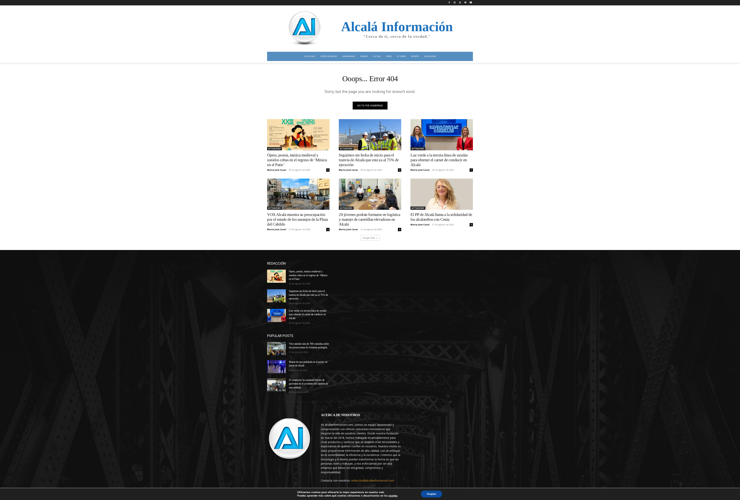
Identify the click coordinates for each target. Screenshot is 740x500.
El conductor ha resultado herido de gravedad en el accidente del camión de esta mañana (308, 384)
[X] (460, 3)
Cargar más (368, 237)
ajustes (392, 495)
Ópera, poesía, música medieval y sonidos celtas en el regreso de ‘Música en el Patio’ (297, 160)
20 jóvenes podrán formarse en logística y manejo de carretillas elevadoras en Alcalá (369, 219)
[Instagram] (454, 3)
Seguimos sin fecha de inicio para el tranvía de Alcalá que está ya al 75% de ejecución (369, 160)
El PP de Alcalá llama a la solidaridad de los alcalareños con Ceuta (441, 217)
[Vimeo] (465, 3)
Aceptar (431, 494)
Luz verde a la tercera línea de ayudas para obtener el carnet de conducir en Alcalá (439, 160)
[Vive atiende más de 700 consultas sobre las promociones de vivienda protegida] (276, 348)
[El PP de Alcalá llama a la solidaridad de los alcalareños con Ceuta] (441, 194)
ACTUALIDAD (274, 148)
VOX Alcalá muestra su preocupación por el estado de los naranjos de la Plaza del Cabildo (297, 219)
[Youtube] (470, 3)
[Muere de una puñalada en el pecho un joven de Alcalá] (276, 366)
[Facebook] (449, 3)
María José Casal (276, 169)
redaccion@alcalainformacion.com (372, 480)
